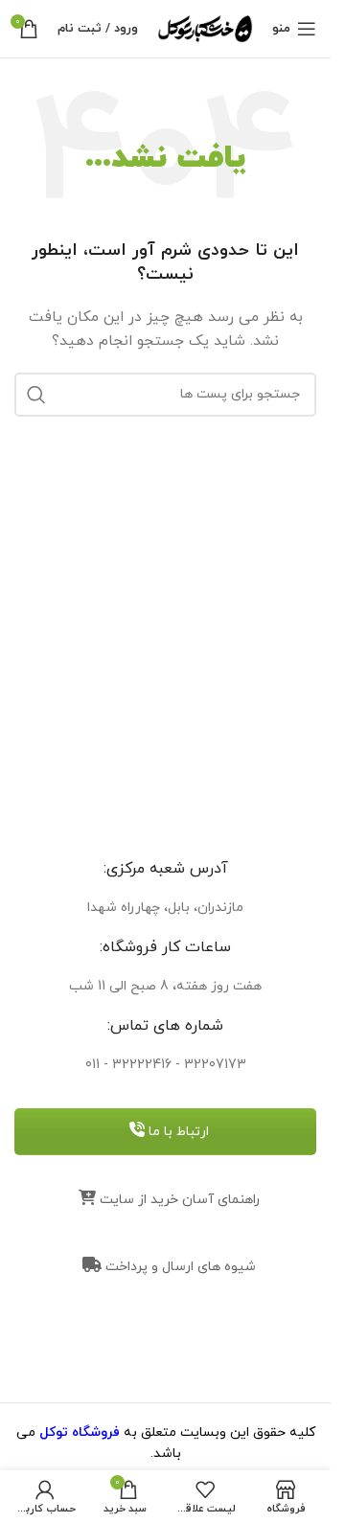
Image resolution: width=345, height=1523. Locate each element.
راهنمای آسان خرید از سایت (178, 1200)
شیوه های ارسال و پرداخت (179, 1267)
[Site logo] (205, 27)
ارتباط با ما (177, 1132)
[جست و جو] (36, 395)
